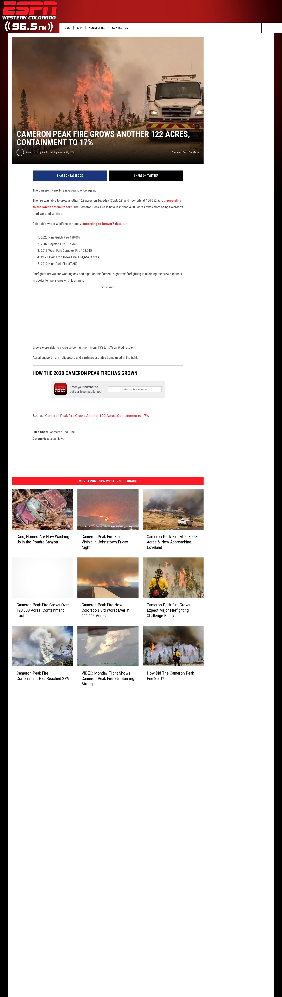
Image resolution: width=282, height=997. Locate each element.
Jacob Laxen (32, 152)
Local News (57, 438)
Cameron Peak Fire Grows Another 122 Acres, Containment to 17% (97, 416)
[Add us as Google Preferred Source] (256, 28)
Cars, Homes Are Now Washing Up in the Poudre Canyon (43, 539)
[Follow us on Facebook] (267, 28)
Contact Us (120, 27)
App (79, 27)
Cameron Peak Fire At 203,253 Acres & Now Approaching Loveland (172, 542)
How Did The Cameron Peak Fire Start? (170, 676)
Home (66, 27)
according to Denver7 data (101, 224)
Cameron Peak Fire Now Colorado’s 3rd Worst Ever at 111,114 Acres (105, 610)
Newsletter (97, 27)
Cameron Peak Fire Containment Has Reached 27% (43, 676)
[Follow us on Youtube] (277, 28)
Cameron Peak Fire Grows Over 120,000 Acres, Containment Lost (43, 610)
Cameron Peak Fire (62, 432)
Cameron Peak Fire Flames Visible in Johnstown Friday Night (105, 542)
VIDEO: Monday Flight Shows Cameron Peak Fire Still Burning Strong (108, 678)
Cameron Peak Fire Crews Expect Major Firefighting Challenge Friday (168, 610)
